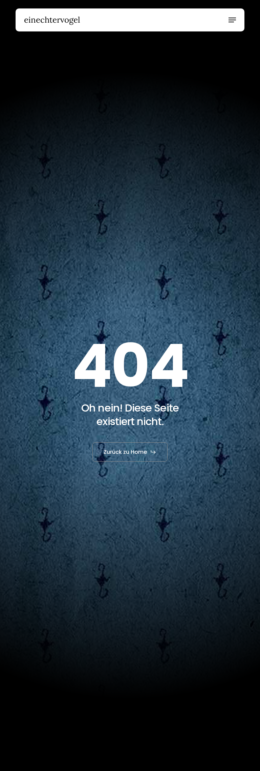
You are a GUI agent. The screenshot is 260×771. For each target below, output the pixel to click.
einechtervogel (52, 20)
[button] (232, 20)
